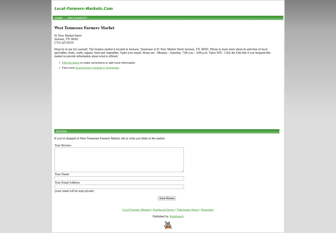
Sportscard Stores (163, 209)
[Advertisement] (166, 99)
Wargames (207, 209)
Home (59, 17)
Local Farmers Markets (136, 209)
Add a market (77, 17)
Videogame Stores (187, 209)
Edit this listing (71, 62)
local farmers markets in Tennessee (97, 67)
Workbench (176, 216)
